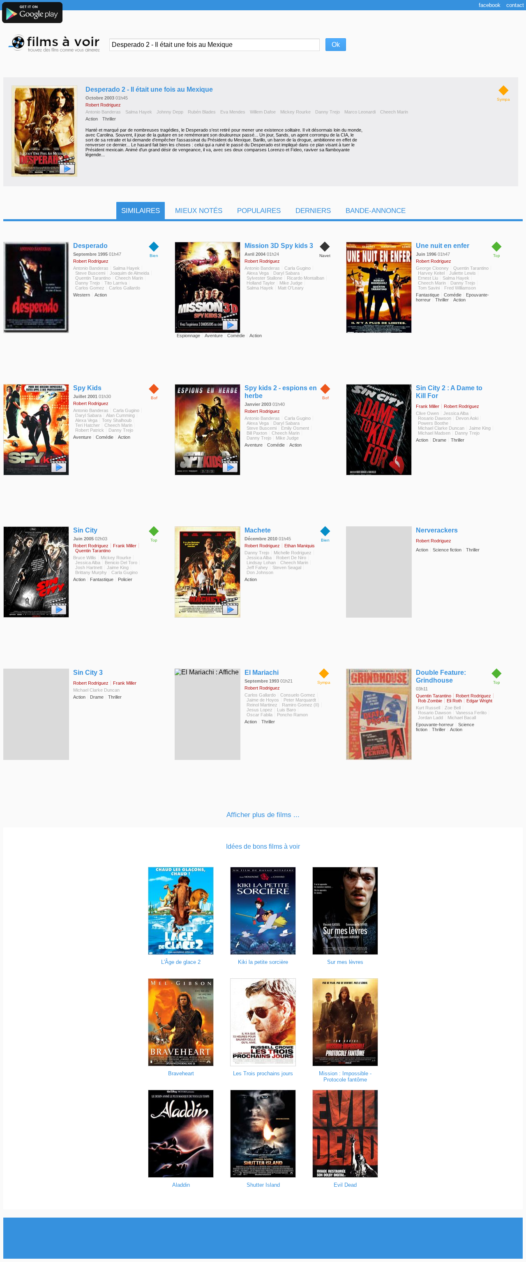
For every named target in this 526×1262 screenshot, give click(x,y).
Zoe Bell (453, 707)
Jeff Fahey (257, 567)
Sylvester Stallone (264, 278)
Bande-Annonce (376, 211)
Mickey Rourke (295, 111)
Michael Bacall (462, 717)
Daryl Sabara (286, 273)
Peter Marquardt (300, 699)
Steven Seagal (286, 567)
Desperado (90, 245)
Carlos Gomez (89, 287)
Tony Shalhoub (117, 420)
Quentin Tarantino (93, 278)
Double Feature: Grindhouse (441, 676)
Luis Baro (286, 709)
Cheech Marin (394, 111)
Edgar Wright (479, 700)
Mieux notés (198, 211)
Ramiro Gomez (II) (300, 704)
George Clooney (432, 268)
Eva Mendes (232, 111)
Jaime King (480, 428)
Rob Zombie (430, 700)
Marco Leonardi (360, 111)
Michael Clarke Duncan (441, 428)
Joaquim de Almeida (129, 273)
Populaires (259, 211)
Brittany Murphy (91, 572)
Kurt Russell (428, 707)
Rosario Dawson (434, 418)
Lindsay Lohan (261, 562)
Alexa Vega (258, 273)
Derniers (313, 211)
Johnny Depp (170, 111)
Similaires (140, 211)
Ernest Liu (428, 278)
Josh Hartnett (88, 567)
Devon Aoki (467, 418)
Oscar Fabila (259, 714)
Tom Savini (429, 287)
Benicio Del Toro (121, 562)
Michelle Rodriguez (292, 552)
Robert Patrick (89, 430)
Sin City (85, 530)
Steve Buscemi (90, 273)
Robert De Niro (291, 557)
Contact (515, 5)
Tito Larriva (115, 282)
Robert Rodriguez (103, 104)
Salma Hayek (138, 111)
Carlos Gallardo (124, 287)
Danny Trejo (327, 111)
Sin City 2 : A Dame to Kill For (449, 391)
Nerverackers (437, 530)
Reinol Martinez (262, 704)
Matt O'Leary (291, 287)
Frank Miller (427, 406)
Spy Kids (87, 387)
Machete (258, 530)
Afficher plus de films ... (263, 815)
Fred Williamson (460, 287)
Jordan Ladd (430, 717)
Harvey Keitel (431, 273)
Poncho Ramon (292, 714)
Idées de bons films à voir (263, 846)
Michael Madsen (434, 433)
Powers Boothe (433, 423)
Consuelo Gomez (297, 694)
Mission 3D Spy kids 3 (279, 245)
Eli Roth (454, 700)
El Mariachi (262, 672)
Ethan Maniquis (299, 545)
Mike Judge (290, 282)
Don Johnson (260, 572)
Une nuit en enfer (442, 245)
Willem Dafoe (263, 111)
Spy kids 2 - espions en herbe (281, 391)
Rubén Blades (202, 111)
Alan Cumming (120, 415)
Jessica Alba (455, 413)
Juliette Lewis (462, 273)
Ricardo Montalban (305, 278)
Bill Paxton (257, 433)
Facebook (490, 5)
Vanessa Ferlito (471, 712)
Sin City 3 (88, 672)
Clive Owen (427, 413)
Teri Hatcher (87, 425)
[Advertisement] (263, 1238)
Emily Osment (295, 428)
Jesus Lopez (259, 709)
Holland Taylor (261, 282)
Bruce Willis (84, 557)
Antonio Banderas (103, 111)
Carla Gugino (297, 268)
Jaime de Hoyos (263, 699)
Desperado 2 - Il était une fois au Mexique (149, 89)
